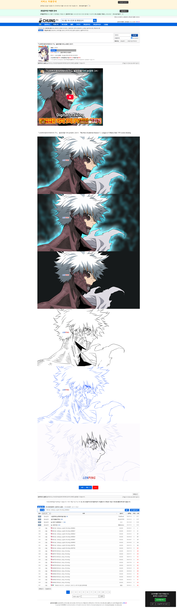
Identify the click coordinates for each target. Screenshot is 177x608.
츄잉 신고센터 (118, 17)
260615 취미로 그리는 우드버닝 (61, 579)
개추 (82, 487)
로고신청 (132, 21)
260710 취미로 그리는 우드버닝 (61, 559)
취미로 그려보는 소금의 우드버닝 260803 (63, 542)
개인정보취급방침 (109, 605)
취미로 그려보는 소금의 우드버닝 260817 (63, 531)
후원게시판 (97, 28)
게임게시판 (47, 30)
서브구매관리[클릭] (68, 59)
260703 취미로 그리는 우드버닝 (61, 565)
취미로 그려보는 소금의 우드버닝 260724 (63, 548)
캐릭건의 (91, 603)
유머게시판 (48, 28)
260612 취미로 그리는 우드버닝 (61, 582)
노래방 (84, 28)
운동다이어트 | (64, 28)
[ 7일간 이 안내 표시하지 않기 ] (130, 63)
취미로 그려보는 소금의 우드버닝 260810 (63, 536)
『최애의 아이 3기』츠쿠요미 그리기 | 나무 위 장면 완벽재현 (70, 585)
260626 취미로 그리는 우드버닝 (61, 571)
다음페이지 (48, 588)
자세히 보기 (123, 2)
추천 (87, 487)
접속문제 (60, 603)
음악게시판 (90, 28)
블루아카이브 (84, 30)
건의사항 (66, 603)
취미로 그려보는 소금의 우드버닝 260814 (58, 510)
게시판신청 (103, 603)
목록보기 (135, 494)
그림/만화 (70, 28)
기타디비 (97, 603)
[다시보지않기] (118, 14)
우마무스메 (69, 30)
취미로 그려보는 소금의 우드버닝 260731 (63, 545)
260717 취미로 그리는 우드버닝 (61, 554)
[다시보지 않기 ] (84, 6)
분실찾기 (123, 41)
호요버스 (53, 30)
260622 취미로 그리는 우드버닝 (61, 574)
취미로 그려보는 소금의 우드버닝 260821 (63, 528)
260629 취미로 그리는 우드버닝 (61, 568)
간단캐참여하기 (160, 599)
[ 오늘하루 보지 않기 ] (162, 604)
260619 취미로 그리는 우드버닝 (61, 576)
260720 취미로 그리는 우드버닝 (61, 551)
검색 (102, 596)
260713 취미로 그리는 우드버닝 (61, 556)
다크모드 (137, 17)
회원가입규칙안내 (132, 41)
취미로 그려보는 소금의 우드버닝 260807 (63, 539)
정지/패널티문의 (117, 603)
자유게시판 (41, 28)
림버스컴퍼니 (76, 30)
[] (56, 57)
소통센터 (125, 17)
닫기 (153, 604)
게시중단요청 (118, 605)
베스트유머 (55, 28)
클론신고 (109, 603)
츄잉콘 (131, 17)
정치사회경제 (77, 28)
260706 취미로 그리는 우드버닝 (61, 562)
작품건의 (85, 603)
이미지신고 (79, 603)
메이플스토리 (61, 30)
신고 (95, 487)
